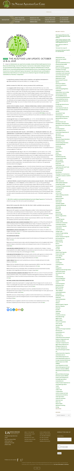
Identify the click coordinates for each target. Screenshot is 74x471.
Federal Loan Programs (61, 252)
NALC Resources (59, 288)
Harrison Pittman (60, 168)
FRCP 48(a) (42, 113)
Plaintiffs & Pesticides (61, 156)
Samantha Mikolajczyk (61, 205)
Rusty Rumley (59, 200)
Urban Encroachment (60, 398)
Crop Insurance (30, 65)
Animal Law (58, 146)
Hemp (57, 266)
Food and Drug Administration (18, 69)
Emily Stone (58, 163)
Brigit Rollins (58, 154)
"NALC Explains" (59, 290)
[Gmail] (19, 309)
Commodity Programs (61, 224)
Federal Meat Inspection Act (62, 356)
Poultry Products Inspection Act (63, 382)
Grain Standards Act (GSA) (62, 365)
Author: (57, 153)
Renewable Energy (60, 316)
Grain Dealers (59, 262)
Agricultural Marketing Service (63, 62)
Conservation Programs (21, 65)
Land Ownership (59, 276)
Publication (58, 297)
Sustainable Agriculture (61, 384)
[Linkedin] (13, 309)
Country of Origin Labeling (62, 233)
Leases (57, 281)
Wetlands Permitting (60, 405)
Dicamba (58, 309)
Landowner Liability (60, 280)
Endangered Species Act (61, 346)
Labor (57, 275)
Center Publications (29, 439)
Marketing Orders (60, 285)
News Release (59, 189)
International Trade (28, 71)
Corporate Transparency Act (62, 342)
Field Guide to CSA (60, 165)
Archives (58, 412)
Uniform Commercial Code (62, 393)
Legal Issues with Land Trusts (62, 167)
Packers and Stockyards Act (62, 377)
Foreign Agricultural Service (62, 104)
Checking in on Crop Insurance (63, 174)
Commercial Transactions (61, 222)
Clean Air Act (59, 334)
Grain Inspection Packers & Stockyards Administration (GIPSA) (62, 109)
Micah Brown (59, 172)
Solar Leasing (59, 323)
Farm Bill (58, 248)
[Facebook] (8, 309)
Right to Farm (59, 318)
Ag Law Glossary (44, 437)
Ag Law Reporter (44, 439)
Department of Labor (60, 78)
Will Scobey (58, 207)
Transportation (19, 74)
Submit (59, 453)
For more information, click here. (61, 464)
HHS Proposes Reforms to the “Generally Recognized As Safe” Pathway (63, 36)
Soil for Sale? (59, 193)
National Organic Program (62, 304)
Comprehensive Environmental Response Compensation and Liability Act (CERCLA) (63, 339)
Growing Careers (60, 264)
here (47, 215)
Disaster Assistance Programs (62, 236)
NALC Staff (58, 179)
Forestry (12, 71)
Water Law (58, 402)
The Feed (58, 301)
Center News (27, 435)
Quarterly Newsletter (60, 299)
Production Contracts (60, 315)
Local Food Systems (60, 283)
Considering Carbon (60, 184)
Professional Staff (20, 19)
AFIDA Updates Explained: (61, 182)
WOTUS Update (59, 160)
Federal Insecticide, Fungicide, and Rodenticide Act (33, 67)
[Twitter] (11, 309)
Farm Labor (58, 250)
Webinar (58, 302)
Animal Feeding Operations (62, 142)
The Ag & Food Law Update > (60, 11)
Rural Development (60, 128)
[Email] (22, 309)
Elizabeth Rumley (60, 161)
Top (37, 468)
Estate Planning (59, 241)
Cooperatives (59, 228)
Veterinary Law (59, 400)
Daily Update (37, 65)
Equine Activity (59, 240)
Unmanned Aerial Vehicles (62, 395)
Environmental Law (60, 238)
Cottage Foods (59, 231)
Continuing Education (61, 292)
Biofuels (57, 210)
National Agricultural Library (62, 116)
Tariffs (57, 386)
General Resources (65, 21)
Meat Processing (59, 287)
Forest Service (6, 71)
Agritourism (58, 137)
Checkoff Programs (60, 219)
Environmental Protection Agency (12, 67)
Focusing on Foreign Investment (63, 186)
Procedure (58, 191)
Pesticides (13, 74)
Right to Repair (59, 320)
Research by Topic (29, 437)
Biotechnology (12, 65)
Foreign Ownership (60, 259)
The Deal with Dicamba (61, 158)
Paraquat (58, 313)
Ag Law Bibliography (50, 21)
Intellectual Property (19, 71)
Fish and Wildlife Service (61, 95)
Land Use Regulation (60, 278)
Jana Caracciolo (59, 170)
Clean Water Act (59, 335)
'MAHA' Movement (60, 181)
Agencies (58, 61)
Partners (17, 21)
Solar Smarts (59, 201)
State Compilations (45, 432)
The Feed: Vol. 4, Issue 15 (61, 48)
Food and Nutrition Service (31, 69)
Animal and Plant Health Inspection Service (41, 64)
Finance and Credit (60, 254)
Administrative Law (15, 64)
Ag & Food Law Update (25, 64)
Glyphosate (58, 311)
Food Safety (48, 69)
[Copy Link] (16, 309)
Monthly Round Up (60, 295)
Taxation (58, 247)
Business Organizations (61, 215)
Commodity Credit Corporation (63, 73)
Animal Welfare (59, 148)
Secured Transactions (61, 321)
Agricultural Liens (60, 135)
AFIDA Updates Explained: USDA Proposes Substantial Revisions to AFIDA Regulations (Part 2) (63, 41)
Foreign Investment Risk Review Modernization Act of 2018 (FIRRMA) (63, 361)
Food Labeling (41, 69)
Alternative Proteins (60, 141)
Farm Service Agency (60, 83)
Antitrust (58, 149)
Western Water (59, 403)
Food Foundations (60, 188)
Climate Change (59, 221)
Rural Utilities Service (61, 130)
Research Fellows (60, 198)
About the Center (29, 432)
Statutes (57, 327)
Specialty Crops (59, 325)
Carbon (57, 217)
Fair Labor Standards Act (61, 348)
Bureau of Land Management (62, 67)
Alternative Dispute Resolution (63, 139)
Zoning (57, 407)
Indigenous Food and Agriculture (63, 269)
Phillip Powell (59, 196)
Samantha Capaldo (60, 203)
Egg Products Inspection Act (62, 344)
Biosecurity (5, 65)
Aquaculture (58, 151)
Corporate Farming (60, 229)
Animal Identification (60, 144)
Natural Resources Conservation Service (19, 72)
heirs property (59, 245)
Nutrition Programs (33, 72)
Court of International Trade (62, 74)
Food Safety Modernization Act (63, 358)
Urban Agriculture (60, 396)
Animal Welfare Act (60, 332)
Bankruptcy (58, 208)
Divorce (57, 243)
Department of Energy (61, 76)
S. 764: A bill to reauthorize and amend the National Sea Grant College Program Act (26, 199)
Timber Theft (59, 389)
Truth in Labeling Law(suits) (62, 194)
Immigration (58, 268)
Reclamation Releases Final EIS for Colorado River (63, 51)
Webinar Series (33, 21)
